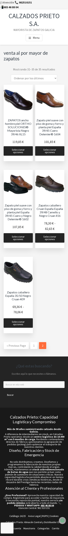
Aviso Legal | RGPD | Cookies (43, 516)
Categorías (44, 528)
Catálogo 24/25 (17, 516)
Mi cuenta (16, 528)
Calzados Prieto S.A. (34, 20)
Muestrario (29, 528)
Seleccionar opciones (18, 151)
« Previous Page (16, 345)
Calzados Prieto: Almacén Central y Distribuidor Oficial (35, 522)
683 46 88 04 (11, 7)
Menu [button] (36, 37)
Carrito (55, 528)
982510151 (25, 2)
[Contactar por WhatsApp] (62, 520)
